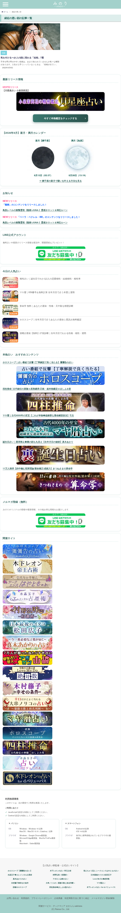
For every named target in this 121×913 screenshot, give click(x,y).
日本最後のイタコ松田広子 (101, 875)
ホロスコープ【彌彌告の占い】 (20, 870)
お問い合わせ (13, 898)
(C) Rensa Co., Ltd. (61, 909)
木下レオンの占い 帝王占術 (60, 870)
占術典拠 (58, 898)
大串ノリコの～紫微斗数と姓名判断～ (60, 883)
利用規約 (25, 898)
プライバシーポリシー (42, 898)
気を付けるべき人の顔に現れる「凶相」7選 (22, 57)
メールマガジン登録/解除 (103, 898)
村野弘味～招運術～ (60, 875)
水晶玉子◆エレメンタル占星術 (20, 875)
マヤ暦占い (101, 883)
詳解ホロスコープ (20, 887)
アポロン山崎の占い (60, 879)
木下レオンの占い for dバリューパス (101, 887)
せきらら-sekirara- (74, 905)
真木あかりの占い (20, 879)
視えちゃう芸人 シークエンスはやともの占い (101, 870)
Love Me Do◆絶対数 (101, 879)
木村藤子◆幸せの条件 (20, 883)
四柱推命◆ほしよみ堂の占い (60, 887)
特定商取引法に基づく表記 (77, 898)
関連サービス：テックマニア (52, 905)
